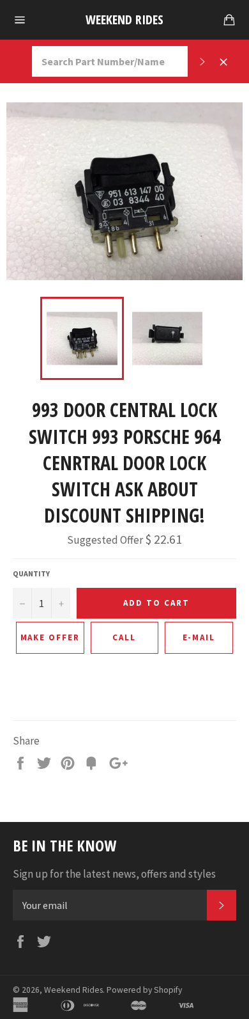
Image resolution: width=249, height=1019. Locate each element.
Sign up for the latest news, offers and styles (114, 874)
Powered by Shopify (144, 989)
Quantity (31, 573)
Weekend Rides (124, 19)
